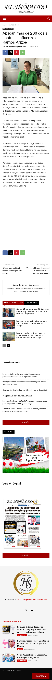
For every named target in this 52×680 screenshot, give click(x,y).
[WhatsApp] (22, 52)
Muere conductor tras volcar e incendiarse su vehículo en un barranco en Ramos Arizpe (30, 335)
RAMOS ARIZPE (14, 25)
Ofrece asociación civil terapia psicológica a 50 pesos (12, 271)
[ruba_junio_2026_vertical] (26, 472)
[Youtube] (32, 610)
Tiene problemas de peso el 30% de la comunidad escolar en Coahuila (38, 271)
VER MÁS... (26, 422)
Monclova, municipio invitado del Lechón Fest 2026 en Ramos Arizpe (31, 323)
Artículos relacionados (13, 303)
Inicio (4, 25)
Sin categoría (22, 660)
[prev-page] (4, 345)
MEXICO (20, 649)
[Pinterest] (16, 52)
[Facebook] (5, 52)
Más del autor (31, 303)
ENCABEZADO (22, 635)
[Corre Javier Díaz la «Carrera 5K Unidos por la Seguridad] (9, 658)
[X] (10, 52)
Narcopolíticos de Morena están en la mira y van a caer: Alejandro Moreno (24, 383)
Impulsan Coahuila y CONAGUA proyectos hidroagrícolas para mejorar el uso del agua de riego (25, 402)
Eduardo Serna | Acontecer (16, 46)
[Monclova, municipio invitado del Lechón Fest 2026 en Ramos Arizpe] (9, 324)
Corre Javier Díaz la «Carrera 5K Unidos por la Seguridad (25, 390)
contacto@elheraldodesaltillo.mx (32, 600)
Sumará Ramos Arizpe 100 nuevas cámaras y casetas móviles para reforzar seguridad (32, 311)
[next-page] (8, 345)
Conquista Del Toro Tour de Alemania (17, 396)
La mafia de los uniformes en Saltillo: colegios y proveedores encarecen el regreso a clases (21, 375)
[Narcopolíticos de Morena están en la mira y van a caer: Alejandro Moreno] (9, 644)
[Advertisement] (26, 216)
